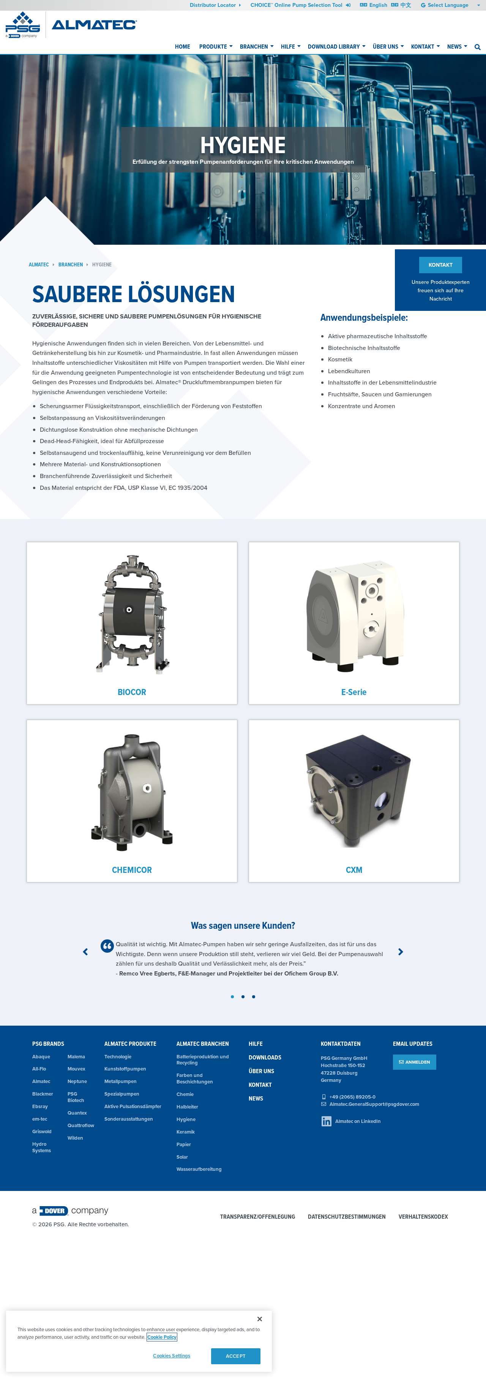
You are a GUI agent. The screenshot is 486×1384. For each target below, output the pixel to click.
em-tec (39, 1119)
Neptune (77, 1081)
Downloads (265, 1057)
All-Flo (39, 1068)
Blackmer (42, 1093)
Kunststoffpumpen (125, 1068)
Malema (76, 1056)
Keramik (186, 1131)
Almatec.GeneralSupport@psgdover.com (374, 1104)
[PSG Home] (26, 24)
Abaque (41, 1056)
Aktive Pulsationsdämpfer (132, 1106)
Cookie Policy (162, 1337)
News (454, 46)
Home (182, 46)
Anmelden (418, 1062)
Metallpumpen (120, 1081)
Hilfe (288, 46)
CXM (354, 869)
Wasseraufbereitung (199, 1169)
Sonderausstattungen (128, 1119)
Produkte (213, 46)
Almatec (39, 264)
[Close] (259, 1319)
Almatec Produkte (130, 1043)
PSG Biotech (76, 1097)
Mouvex (76, 1068)
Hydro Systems (41, 1147)
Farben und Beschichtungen (195, 1078)
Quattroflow (80, 1125)
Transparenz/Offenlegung (257, 1217)
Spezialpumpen (121, 1093)
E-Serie (354, 691)
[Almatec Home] (94, 24)
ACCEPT (236, 1356)
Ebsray (40, 1106)
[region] (139, 1341)
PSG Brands (48, 1043)
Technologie (117, 1056)
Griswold (42, 1131)
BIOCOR (132, 691)
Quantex (77, 1112)
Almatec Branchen (203, 1043)
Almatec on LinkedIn (358, 1121)
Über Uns (385, 46)
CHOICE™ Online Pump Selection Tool (297, 5)
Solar (182, 1157)
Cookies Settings (171, 1355)
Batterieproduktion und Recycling (203, 1060)
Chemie (185, 1094)
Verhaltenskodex (423, 1217)
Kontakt (422, 46)
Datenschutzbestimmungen (347, 1217)
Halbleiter (187, 1106)
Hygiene (102, 264)
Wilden (75, 1138)
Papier (184, 1144)
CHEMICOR (132, 869)
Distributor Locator (213, 5)
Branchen (254, 46)
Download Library (334, 46)
